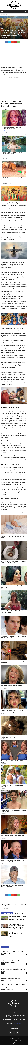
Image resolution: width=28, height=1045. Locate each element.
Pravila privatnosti (12, 1038)
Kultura (3, 919)
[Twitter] (17, 1032)
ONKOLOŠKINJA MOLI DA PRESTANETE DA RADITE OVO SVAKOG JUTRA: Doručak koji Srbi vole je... (13, 986)
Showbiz (3, 963)
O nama (10, 1037)
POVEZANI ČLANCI (7, 913)
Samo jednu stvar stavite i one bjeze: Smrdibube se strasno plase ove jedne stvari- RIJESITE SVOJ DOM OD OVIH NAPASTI (7, 905)
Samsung (7, 963)
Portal (6, 954)
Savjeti (3, 954)
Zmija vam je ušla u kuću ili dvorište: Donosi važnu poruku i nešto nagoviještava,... (13, 977)
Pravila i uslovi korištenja (17, 1037)
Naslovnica (3, 14)
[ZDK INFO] (14, 5)
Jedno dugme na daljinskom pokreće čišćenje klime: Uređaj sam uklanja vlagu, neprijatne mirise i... (13, 969)
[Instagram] (14, 1032)
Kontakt (18, 1038)
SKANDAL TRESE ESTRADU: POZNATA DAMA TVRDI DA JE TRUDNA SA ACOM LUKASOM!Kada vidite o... (13, 960)
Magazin (7, 14)
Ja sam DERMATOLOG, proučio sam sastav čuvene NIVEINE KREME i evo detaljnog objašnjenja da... (12, 951)
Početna (6, 1037)
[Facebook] (10, 1032)
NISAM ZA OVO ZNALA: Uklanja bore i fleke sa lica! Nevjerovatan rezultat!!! (21, 904)
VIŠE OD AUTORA (18, 913)
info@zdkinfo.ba (17, 1023)
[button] (26, 11)
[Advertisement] (14, 56)
